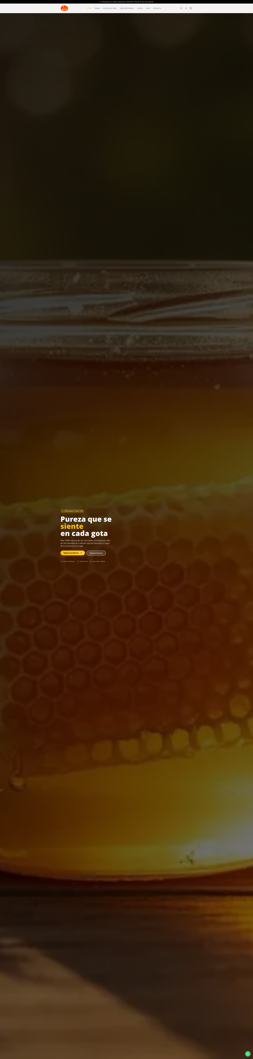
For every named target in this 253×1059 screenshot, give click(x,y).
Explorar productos (71, 553)
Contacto (157, 8)
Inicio (89, 8)
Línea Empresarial (127, 8)
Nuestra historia (96, 553)
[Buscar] (181, 8)
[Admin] (186, 8)
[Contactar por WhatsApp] (248, 1054)
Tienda (97, 8)
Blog (148, 8)
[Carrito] (191, 8)
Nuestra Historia (110, 8)
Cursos (140, 8)
